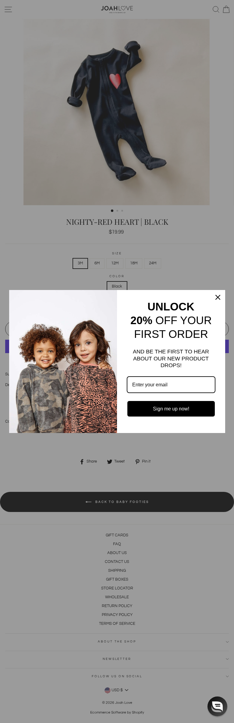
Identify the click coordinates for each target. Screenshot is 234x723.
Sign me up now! (171, 408)
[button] (217, 706)
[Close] (218, 297)
